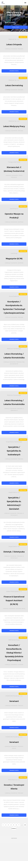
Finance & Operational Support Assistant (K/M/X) (14, 600)
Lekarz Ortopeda (14, 44)
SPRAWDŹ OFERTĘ (14, 70)
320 (25, 825)
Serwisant (14, 701)
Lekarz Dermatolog (14, 85)
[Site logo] (3, 2)
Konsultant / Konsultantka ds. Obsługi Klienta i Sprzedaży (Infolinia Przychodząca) (14, 652)
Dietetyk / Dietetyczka (14, 552)
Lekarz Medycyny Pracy (14, 126)
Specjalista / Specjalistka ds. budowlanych (14, 451)
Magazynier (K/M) (14, 258)
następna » (14, 828)
